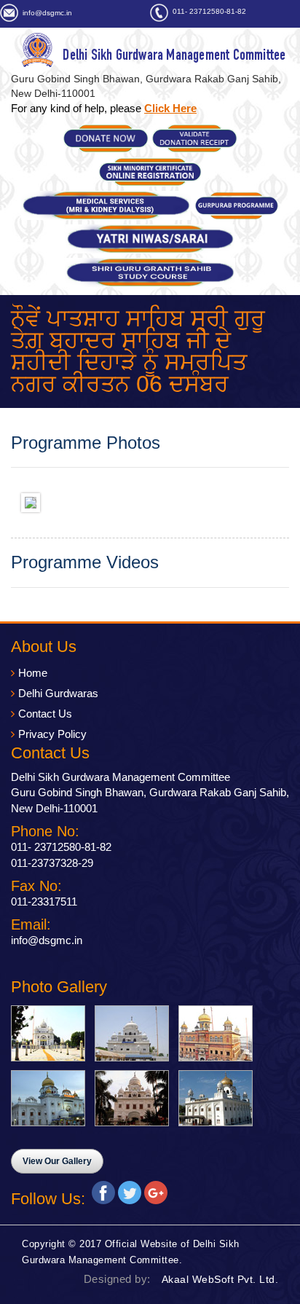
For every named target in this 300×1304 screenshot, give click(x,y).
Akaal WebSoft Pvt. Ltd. (220, 1279)
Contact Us (45, 713)
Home (32, 673)
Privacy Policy (52, 734)
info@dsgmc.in (47, 13)
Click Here (170, 108)
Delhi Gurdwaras (58, 693)
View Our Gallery (57, 1161)
